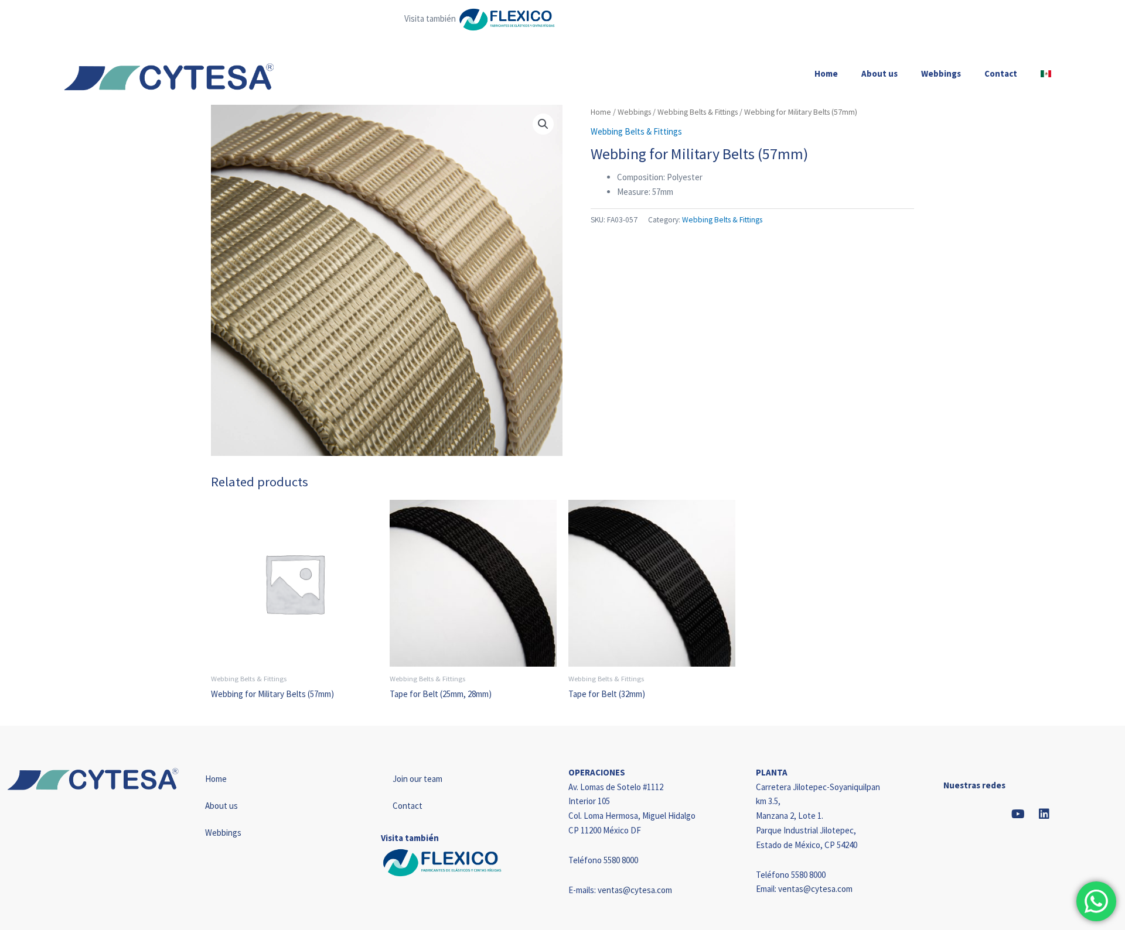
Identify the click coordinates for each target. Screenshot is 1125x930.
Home (826, 73)
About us (879, 73)
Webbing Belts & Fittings (697, 112)
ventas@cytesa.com (635, 889)
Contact (1000, 73)
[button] (543, 124)
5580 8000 (621, 860)
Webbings (941, 73)
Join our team (417, 778)
